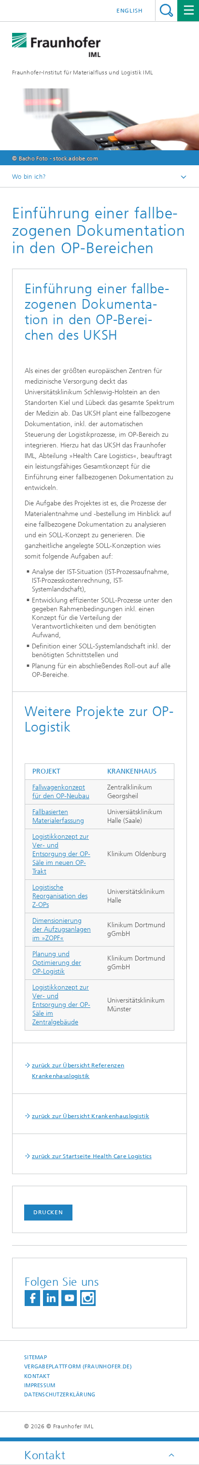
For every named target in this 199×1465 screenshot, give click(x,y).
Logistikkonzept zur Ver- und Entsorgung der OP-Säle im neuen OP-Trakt (61, 854)
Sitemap (35, 1357)
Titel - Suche (166, 10)
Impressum (39, 1385)
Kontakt (37, 1376)
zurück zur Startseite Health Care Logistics (92, 1156)
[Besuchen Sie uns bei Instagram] (88, 1298)
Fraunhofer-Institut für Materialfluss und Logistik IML (82, 72)
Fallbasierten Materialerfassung (58, 816)
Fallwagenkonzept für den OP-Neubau (60, 791)
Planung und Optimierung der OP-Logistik (56, 963)
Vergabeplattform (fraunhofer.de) (78, 1367)
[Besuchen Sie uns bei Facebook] (32, 1298)
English (129, 10)
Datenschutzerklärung (60, 1395)
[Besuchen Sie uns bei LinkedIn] (50, 1298)
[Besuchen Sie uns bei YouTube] (69, 1298)
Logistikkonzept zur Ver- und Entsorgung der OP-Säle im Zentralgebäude (61, 1004)
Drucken (48, 1212)
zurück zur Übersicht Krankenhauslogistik (90, 1116)
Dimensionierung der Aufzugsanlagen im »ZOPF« (61, 929)
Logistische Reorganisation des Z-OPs (59, 896)
